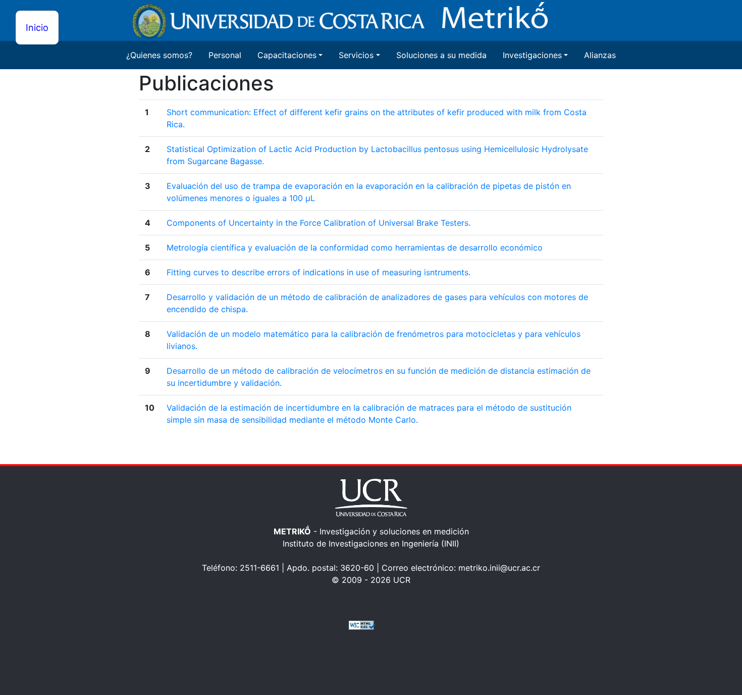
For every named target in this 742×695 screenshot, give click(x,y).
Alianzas (600, 55)
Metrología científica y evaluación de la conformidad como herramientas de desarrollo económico (355, 247)
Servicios (356, 55)
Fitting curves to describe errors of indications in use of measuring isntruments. (318, 272)
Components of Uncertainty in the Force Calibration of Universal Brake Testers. (318, 223)
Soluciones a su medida (441, 55)
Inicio (37, 27)
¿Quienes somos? (159, 55)
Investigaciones (532, 55)
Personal (224, 55)
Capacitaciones (286, 55)
